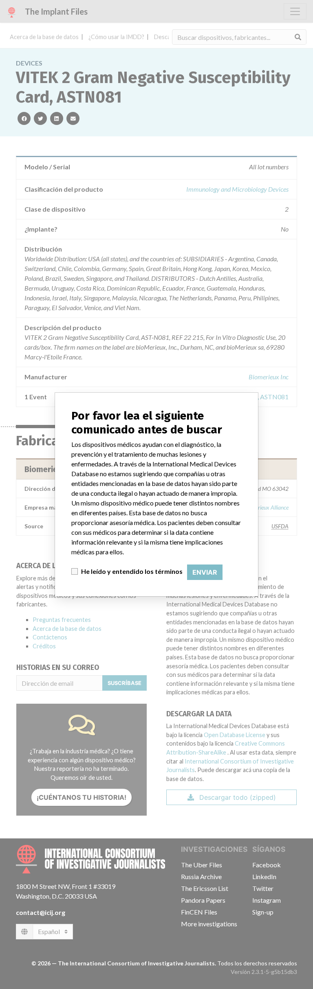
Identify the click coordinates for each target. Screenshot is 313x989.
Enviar (204, 572)
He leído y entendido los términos (132, 571)
